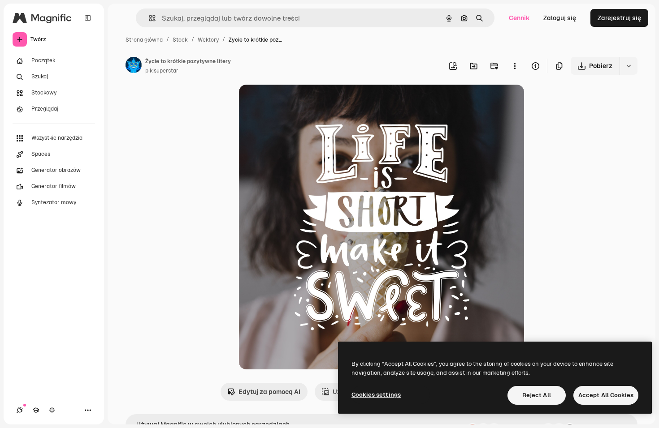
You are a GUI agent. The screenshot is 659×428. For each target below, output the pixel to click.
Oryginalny (301, 102)
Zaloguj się (559, 18)
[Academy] (36, 410)
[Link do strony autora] (134, 66)
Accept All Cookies (605, 395)
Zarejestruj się (619, 18)
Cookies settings (376, 394)
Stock (180, 39)
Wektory (208, 39)
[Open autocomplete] (148, 18)
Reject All (536, 395)
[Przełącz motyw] (52, 410)
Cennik (519, 18)
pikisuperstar (161, 70)
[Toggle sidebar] (88, 18)
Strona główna (144, 39)
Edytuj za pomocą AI (269, 392)
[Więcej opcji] (515, 66)
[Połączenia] (20, 410)
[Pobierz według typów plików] (628, 66)
